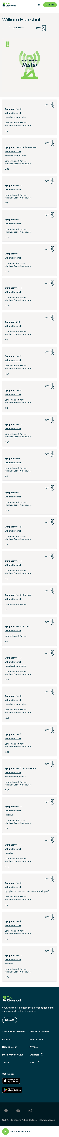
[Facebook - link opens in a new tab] (6, 1111)
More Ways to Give (12, 1054)
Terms (5, 1062)
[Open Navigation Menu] (34, 5)
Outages (34, 1054)
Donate (50, 4)
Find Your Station (39, 1031)
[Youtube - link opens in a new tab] (18, 1111)
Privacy (34, 1047)
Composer (18, 27)
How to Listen (9, 1047)
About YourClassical (13, 1031)
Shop (32, 1062)
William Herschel (13, 113)
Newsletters (36, 1039)
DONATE (9, 1020)
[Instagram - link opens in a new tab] (30, 1111)
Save (38, 28)
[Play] (5, 1131)
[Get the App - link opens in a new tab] (11, 1081)
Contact (7, 1039)
